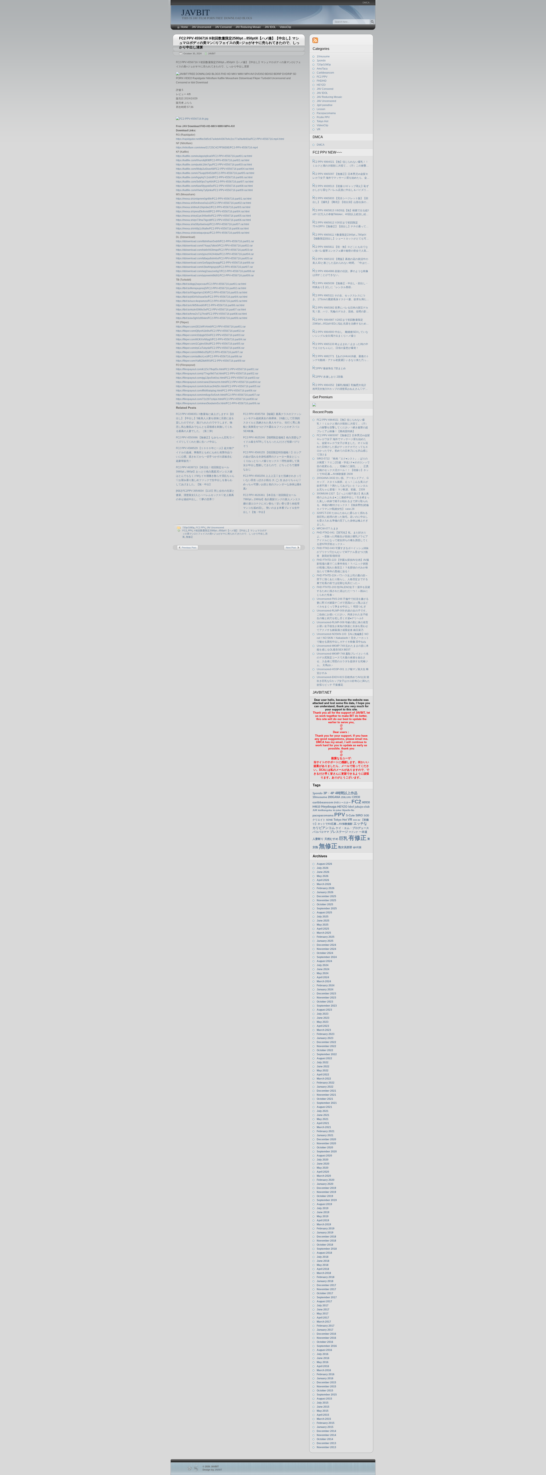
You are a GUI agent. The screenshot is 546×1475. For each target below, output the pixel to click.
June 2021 (323, 1115)
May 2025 (322, 924)
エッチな (360, 823)
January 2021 (325, 1135)
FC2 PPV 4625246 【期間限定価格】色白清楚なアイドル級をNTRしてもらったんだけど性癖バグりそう (272, 442)
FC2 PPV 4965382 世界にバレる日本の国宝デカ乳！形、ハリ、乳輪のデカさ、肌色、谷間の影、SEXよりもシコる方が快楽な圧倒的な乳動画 (340, 309)
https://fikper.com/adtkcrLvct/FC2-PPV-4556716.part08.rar (209, 356)
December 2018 (326, 1236)
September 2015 (327, 1394)
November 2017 (326, 1289)
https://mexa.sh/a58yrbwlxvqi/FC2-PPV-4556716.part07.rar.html (212, 224)
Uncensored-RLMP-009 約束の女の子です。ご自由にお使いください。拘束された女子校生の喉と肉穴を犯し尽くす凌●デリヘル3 (342, 614)
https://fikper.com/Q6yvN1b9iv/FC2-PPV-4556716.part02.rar (210, 330)
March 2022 (324, 1078)
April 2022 (323, 1074)
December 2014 (326, 1431)
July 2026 (322, 867)
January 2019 (325, 1232)
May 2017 (322, 1313)
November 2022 (326, 1046)
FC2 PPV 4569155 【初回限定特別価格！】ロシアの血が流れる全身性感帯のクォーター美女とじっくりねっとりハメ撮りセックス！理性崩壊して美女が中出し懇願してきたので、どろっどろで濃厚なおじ (272, 461)
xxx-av (356, 820)
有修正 (357, 837)
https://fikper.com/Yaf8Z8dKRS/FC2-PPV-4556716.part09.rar (210, 360)
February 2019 (325, 1228)
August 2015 (324, 1398)
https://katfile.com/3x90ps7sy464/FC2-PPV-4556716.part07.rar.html (214, 181)
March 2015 (324, 1418)
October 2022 (325, 1050)
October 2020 (325, 1147)
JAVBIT (195, 12)
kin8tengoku (325, 810)
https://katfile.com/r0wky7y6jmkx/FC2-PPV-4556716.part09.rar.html (214, 190)
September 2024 (327, 957)
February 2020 (325, 1179)
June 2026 (323, 872)
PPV (190, 530)
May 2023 (322, 1021)
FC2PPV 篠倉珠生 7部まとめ (329, 368)
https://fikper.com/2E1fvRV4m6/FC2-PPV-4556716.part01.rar (211, 326)
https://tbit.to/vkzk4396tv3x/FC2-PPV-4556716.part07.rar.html (211, 309)
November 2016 (326, 1337)
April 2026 (323, 880)
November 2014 (326, 1435)
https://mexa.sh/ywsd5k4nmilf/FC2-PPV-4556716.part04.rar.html (213, 211)
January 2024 (325, 989)
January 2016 (325, 1378)
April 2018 (323, 1269)
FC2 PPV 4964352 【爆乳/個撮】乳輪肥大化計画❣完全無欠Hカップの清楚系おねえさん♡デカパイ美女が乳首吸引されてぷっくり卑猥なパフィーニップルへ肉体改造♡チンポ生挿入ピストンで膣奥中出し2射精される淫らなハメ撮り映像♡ (340, 387)
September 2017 (327, 1297)
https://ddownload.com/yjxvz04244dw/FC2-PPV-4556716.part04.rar (215, 254)
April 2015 (323, 1414)
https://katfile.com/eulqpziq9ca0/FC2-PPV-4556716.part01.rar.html (214, 156)
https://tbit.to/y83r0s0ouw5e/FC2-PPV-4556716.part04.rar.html (211, 296)
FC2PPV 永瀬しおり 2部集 (327, 376)
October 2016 (325, 1341)
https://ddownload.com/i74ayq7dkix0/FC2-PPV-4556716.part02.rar (214, 245)
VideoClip (285, 27)
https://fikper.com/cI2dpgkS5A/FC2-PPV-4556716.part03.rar (210, 335)
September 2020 (327, 1151)
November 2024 (326, 949)
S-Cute (350, 815)
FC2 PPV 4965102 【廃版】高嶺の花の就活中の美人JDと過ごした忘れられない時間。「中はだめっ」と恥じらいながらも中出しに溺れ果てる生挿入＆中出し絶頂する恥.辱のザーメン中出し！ (340, 261)
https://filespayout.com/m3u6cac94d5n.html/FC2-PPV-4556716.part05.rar (218, 386)
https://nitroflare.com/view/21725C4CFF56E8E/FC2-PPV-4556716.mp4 (217, 147)
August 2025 (324, 912)
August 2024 (324, 961)
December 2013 (326, 1443)
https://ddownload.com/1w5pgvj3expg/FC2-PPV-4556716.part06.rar (215, 262)
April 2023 (323, 1025)
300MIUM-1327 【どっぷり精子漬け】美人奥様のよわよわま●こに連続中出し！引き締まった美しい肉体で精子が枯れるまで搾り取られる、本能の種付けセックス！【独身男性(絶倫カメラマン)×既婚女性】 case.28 (343, 501)
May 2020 (322, 1167)
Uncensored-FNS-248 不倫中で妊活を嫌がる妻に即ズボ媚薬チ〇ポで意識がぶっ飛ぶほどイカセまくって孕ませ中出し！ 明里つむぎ (343, 602)
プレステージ (339, 831)
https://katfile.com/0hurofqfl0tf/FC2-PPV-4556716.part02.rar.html (212, 160)
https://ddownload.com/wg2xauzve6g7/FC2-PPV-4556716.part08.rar (215, 271)
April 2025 (323, 928)
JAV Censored (223, 27)
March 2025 (324, 932)
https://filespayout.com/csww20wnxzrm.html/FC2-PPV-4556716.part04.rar (218, 382)
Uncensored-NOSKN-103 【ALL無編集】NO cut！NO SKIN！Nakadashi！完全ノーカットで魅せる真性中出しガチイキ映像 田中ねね (343, 638)
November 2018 (326, 1240)
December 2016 (326, 1333)
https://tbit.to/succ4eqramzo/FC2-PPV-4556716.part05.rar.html (211, 301)
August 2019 (324, 1204)
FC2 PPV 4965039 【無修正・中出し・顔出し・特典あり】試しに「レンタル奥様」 (340, 285)
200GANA (334, 797)
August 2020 (324, 1155)
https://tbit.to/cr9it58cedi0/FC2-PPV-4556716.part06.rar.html (210, 305)
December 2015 (326, 1382)
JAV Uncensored (201, 27)
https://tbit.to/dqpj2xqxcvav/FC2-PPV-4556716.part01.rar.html (211, 284)
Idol (351, 806)
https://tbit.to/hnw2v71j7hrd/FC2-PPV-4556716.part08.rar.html (211, 313)
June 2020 (323, 1163)
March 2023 (324, 1030)
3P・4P (328, 793)
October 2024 (325, 953)
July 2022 (322, 1062)
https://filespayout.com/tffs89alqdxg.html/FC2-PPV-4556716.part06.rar (216, 390)
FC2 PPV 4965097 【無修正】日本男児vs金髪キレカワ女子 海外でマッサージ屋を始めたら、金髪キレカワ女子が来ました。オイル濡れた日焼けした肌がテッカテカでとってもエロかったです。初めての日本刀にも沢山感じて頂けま (340, 176)
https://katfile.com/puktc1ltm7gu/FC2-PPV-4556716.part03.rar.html (214, 164)
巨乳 (343, 838)
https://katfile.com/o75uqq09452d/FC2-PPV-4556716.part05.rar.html (215, 173)
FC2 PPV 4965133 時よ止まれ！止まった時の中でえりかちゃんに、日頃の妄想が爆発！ (340, 346)
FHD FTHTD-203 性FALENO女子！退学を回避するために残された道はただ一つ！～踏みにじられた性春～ (343, 591)
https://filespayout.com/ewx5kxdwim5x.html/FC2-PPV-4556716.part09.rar (218, 403)
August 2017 (324, 1301)
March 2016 (324, 1370)
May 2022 (322, 1070)
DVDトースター (342, 802)
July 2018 (322, 1256)
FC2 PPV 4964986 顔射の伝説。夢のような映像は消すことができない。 (340, 273)
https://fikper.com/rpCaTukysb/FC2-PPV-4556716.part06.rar (210, 347)
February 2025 (325, 936)
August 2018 (324, 1252)
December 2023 (326, 993)
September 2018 (327, 1248)
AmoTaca (322, 68)
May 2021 (322, 1119)
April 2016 (323, 1366)
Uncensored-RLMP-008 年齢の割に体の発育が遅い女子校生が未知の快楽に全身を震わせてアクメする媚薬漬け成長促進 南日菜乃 (342, 626)
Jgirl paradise (325, 105)
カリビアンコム (323, 828)
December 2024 (326, 944)
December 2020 (326, 1139)
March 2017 (324, 1321)
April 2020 (323, 1171)
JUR (314, 810)
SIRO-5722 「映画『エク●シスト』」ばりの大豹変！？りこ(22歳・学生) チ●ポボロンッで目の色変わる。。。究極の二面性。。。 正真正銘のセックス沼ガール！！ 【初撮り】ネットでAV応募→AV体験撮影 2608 (343, 466)
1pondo (321, 60)
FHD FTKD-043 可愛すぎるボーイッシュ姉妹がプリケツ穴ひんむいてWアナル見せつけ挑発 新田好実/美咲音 (343, 552)
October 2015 (325, 1390)
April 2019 (323, 1220)
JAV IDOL (270, 27)
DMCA (366, 2)
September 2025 (327, 908)
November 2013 (326, 1447)
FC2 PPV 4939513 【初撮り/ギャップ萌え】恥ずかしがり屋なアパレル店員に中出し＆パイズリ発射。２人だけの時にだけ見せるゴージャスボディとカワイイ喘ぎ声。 (340, 188)
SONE (329, 820)
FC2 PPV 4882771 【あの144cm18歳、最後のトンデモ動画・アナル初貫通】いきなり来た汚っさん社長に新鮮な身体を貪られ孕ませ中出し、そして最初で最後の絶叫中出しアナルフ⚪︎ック (340, 358)
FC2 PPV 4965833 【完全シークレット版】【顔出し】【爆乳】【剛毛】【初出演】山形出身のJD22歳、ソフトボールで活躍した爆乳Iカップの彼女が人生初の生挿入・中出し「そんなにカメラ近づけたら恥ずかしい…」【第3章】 (340, 200)
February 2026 (325, 888)
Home (184, 27)
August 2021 (324, 1107)
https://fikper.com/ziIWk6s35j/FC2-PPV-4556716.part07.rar (209, 352)
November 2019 (326, 1192)
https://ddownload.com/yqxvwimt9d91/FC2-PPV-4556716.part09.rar (215, 275)
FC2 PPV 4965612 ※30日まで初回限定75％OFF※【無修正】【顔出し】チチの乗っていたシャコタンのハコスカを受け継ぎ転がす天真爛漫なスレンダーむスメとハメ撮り (340, 224)
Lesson (321, 109)
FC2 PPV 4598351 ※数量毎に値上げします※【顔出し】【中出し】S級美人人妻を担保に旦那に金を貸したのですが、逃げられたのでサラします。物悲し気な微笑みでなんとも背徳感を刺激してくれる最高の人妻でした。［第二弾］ (205, 423)
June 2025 (323, 920)
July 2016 (322, 1354)
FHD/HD (322, 80)
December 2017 (326, 1285)
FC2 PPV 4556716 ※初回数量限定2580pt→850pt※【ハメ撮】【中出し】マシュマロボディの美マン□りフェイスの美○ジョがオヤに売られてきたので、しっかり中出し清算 (239, 42)
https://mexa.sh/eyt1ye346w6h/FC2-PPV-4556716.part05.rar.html (213, 215)
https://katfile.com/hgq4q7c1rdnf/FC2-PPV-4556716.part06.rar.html (214, 177)
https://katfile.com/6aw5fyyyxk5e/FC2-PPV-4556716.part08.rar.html (214, 185)
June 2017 (323, 1309)
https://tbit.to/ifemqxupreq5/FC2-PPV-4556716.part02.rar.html (211, 288)
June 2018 (323, 1260)
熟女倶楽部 (345, 847)
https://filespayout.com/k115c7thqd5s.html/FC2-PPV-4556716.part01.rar (217, 369)
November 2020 (326, 1143)
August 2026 (324, 863)
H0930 (366, 802)
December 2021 (326, 1090)
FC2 (184, 530)
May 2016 (322, 1362)
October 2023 (325, 1001)
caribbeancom (322, 802)
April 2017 (323, 1317)
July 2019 (322, 1208)
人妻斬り (318, 838)
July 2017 (322, 1305)
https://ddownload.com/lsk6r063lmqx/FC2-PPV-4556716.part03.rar (214, 249)
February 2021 (325, 1131)
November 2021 (326, 1094)
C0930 (356, 797)
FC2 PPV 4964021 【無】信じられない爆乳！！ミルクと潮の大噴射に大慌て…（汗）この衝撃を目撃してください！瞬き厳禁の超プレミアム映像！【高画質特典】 (340, 164)
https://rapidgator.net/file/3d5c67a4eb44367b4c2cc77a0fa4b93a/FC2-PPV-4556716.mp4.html (230, 139)
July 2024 (322, 965)
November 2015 (326, 1386)
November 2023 (326, 997)
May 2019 (322, 1216)
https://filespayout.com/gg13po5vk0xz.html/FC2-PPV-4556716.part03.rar (217, 377)
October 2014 (325, 1439)
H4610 (316, 806)
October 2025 (325, 904)
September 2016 (327, 1346)
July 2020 (322, 1159)
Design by (212, 1469)
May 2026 (322, 876)
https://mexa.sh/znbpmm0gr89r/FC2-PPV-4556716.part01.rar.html (213, 198)
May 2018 (322, 1264)
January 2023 (325, 1038)
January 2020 (325, 1183)
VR (318, 129)
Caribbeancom (325, 72)
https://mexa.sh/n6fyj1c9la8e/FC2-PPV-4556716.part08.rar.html (212, 228)
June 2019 (323, 1212)
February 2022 (325, 1082)
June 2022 (323, 1066)
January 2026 (325, 892)
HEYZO (321, 84)
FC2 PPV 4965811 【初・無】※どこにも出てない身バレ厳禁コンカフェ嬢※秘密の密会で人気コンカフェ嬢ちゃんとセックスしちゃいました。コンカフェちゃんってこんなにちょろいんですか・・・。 (340, 249)
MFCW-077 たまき (327, 528)
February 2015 (325, 1422)
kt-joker (337, 810)
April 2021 (323, 1123)
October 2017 (325, 1293)
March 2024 (324, 981)
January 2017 (325, 1329)
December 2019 (326, 1188)
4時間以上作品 (346, 793)
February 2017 (325, 1325)
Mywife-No (348, 810)
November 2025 (326, 900)
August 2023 (324, 1009)
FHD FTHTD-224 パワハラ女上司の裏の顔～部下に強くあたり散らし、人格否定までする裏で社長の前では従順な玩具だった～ (342, 579)
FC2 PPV (200, 527)
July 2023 (322, 1013)
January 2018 (325, 1281)
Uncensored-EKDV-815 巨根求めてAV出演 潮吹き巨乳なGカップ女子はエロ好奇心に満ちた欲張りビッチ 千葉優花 (343, 681)
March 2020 (324, 1175)
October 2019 (325, 1196)
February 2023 (325, 1034)
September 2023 (327, 1005)
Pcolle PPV (323, 117)
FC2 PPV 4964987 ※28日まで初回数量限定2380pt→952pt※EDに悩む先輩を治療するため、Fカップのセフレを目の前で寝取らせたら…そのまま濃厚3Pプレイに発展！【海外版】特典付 (340, 322)
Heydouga (328, 806)
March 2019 (324, 1224)
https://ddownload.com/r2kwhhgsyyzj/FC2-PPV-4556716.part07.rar (214, 266)
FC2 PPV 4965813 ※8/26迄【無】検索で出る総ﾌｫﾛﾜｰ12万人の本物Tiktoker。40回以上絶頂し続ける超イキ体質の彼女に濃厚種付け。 (340, 212)
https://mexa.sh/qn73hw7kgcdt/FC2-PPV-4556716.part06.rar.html (213, 220)
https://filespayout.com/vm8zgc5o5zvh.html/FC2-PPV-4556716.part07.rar (218, 394)
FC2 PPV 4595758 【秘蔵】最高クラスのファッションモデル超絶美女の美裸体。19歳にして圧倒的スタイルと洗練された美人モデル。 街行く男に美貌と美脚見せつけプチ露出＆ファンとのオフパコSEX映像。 (272, 423)
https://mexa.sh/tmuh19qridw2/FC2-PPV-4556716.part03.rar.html (213, 207)
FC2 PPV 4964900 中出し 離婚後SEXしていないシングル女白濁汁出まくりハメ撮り (340, 333)
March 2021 (324, 1127)
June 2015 (323, 1406)
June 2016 (323, 1358)
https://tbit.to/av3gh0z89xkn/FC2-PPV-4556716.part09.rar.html (211, 318)
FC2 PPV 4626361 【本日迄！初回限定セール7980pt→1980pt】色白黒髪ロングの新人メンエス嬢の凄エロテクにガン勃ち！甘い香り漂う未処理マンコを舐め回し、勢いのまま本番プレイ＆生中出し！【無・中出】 (271, 504)
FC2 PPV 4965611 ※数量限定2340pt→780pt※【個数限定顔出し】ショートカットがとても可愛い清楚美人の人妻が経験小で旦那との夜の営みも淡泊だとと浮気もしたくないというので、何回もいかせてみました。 (340, 237)
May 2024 (322, 973)
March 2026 (324, 884)
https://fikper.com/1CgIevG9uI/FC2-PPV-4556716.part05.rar (210, 343)
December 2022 (326, 1042)
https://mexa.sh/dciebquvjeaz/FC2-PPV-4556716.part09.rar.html (212, 232)
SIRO (359, 815)
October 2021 (325, 1098)
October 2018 (325, 1244)
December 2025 (326, 896)
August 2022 (324, 1058)
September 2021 (327, 1102)
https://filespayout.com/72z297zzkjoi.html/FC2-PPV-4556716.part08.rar (217, 399)
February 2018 (325, 1277)
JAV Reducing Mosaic (248, 27)
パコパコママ (320, 831)
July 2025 (322, 916)
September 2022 (327, 1054)
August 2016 (324, 1350)
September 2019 (327, 1200)
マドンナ (353, 832)
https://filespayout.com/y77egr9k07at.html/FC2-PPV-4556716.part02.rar (217, 373)
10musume (323, 56)
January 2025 (325, 940)
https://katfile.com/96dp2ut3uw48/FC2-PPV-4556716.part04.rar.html (215, 168)
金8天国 (357, 847)
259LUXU (346, 797)
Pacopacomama (326, 113)
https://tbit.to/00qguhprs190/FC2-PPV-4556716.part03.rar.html (211, 292)
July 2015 (322, 1402)
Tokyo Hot (322, 121)
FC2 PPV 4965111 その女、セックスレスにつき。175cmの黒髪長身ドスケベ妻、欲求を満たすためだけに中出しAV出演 (340, 297)
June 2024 (323, 969)
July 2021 (322, 1111)
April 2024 (323, 977)
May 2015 (322, 1410)
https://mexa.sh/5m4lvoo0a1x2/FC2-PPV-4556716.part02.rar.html (213, 202)
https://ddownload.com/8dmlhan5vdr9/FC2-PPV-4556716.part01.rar (215, 241)
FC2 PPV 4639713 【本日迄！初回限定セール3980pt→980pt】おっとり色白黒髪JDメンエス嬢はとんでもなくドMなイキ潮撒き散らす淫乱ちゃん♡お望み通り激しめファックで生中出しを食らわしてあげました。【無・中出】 (205, 476)
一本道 (363, 831)
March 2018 (324, 1273)
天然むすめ (331, 838)
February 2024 (325, 985)
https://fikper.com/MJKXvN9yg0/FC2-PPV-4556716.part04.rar (211, 339)
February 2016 (325, 1374)
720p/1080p (188, 527)
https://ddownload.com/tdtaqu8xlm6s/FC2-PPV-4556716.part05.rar (214, 258)
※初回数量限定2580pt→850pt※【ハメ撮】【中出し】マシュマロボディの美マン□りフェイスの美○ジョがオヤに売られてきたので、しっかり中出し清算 (224, 533)
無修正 (189, 537)
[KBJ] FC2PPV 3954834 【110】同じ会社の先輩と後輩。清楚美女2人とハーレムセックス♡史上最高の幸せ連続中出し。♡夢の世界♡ (205, 495)
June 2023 (323, 1017)
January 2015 (325, 1427)
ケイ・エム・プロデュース (352, 828)
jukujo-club (362, 806)
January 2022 (325, 1086)
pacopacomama (322, 815)
